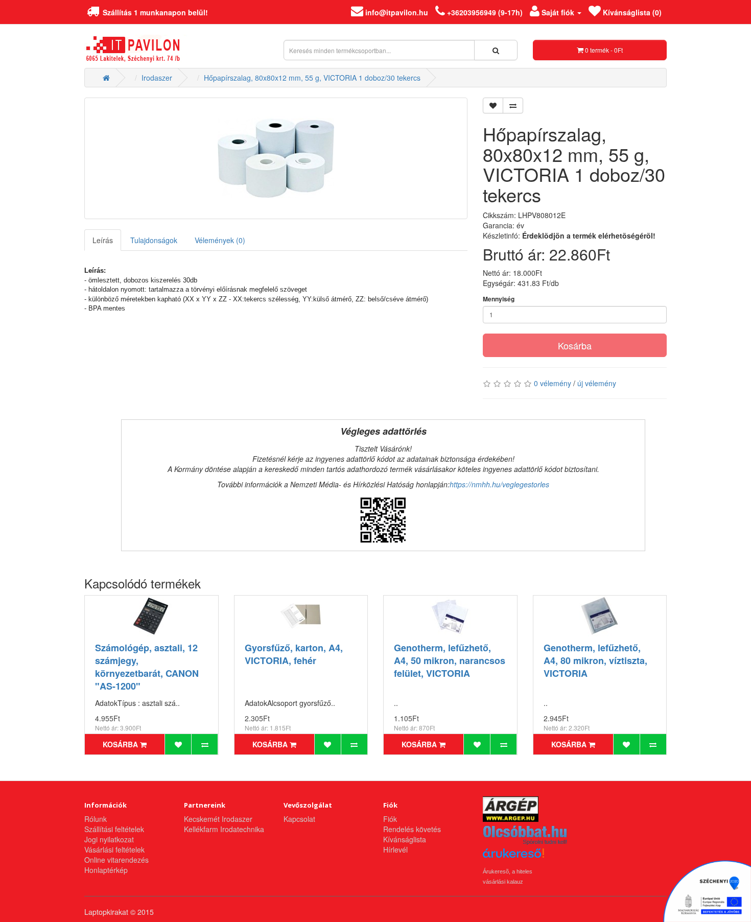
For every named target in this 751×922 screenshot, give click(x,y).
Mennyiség (498, 299)
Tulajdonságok (153, 240)
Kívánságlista (404, 839)
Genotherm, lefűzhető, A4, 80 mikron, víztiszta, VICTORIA (595, 660)
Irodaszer (157, 78)
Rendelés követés (412, 829)
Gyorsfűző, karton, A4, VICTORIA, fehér (294, 654)
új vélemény (596, 383)
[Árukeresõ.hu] (513, 856)
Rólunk (95, 819)
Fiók (390, 819)
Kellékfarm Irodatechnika (224, 829)
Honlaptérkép (106, 870)
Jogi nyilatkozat (109, 839)
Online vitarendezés (116, 860)
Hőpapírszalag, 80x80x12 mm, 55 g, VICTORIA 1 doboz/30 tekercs (312, 78)
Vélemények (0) (220, 240)
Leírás (102, 240)
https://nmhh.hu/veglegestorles (499, 484)
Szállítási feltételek (114, 829)
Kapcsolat (299, 819)
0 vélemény (552, 383)
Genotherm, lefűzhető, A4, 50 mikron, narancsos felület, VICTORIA (449, 660)
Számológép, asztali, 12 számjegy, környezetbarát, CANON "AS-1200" (147, 667)
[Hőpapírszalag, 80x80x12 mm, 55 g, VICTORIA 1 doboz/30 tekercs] (275, 158)
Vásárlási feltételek (114, 849)
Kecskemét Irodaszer (218, 819)
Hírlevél (395, 849)
